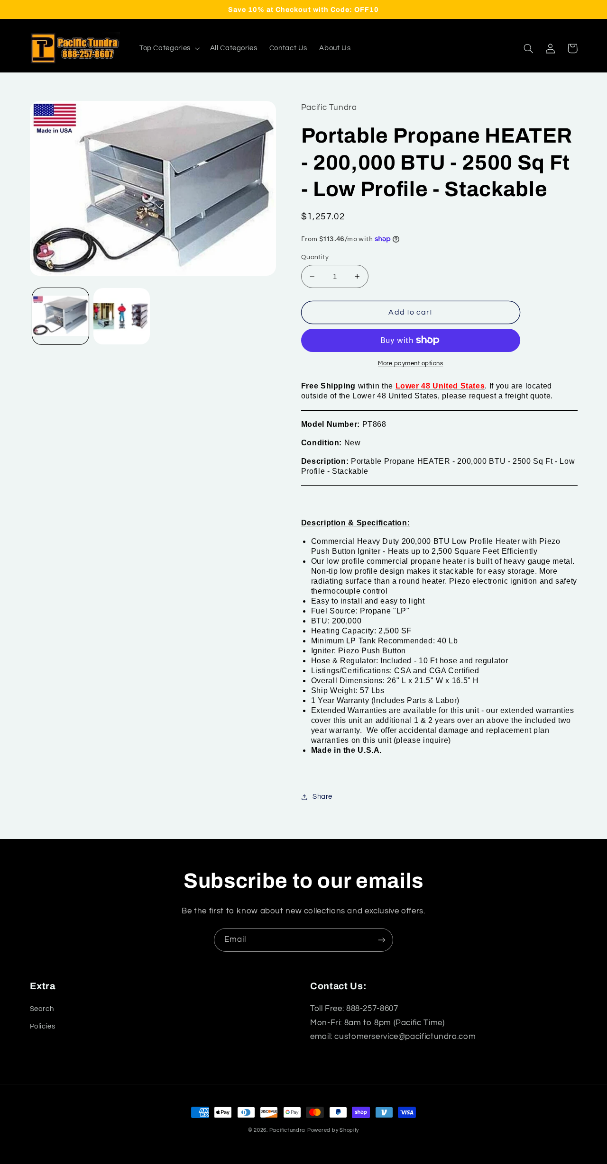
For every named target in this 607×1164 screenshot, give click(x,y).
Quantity (315, 257)
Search (42, 1008)
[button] (168, 48)
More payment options (410, 364)
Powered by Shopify (333, 1130)
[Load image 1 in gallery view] (60, 316)
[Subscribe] (382, 939)
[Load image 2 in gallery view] (121, 316)
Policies (42, 1026)
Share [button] (322, 796)
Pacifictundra (287, 1130)
